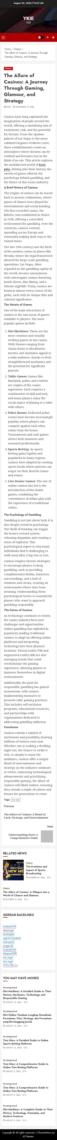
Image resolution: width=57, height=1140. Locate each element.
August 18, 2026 (14, 1002)
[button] (3, 37)
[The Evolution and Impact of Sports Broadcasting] (13, 870)
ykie (28, 18)
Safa (8, 107)
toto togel (8, 957)
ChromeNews (44, 1132)
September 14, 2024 (25, 107)
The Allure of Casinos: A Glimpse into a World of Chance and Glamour (26, 893)
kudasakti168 (9, 926)
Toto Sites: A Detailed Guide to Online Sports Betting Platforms (25, 1042)
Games (8, 68)
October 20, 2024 (37, 878)
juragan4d (8, 945)
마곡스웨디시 (10, 965)
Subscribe (53, 37)
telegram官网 (10, 953)
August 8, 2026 (13, 1071)
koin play (16, 799)
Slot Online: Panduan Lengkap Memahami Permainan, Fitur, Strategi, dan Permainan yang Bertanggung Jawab (27, 1018)
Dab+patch (8, 942)
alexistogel (8, 930)
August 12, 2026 (14, 1026)
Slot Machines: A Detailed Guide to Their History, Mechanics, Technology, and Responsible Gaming (27, 995)
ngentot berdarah (12, 938)
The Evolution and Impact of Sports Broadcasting (36, 870)
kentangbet (8, 934)
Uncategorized (10, 987)
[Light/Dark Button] (41, 37)
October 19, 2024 (14, 899)
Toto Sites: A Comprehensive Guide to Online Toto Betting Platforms (25, 1065)
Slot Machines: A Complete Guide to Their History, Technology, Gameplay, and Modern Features (28, 1113)
